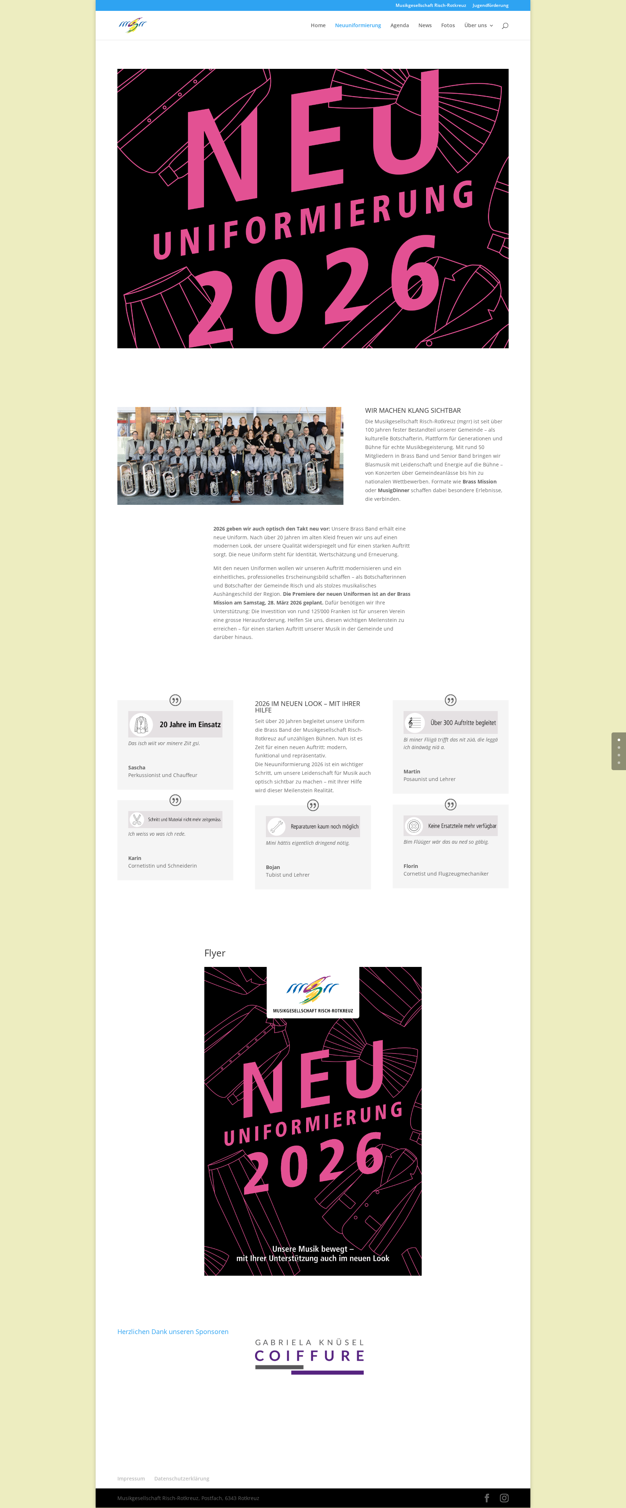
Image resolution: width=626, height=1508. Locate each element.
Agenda (400, 26)
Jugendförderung (491, 5)
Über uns (475, 26)
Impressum (131, 1478)
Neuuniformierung (358, 26)
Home (318, 26)
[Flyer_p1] (313, 1273)
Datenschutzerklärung (181, 1478)
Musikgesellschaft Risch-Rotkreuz (431, 5)
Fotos (448, 26)
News (425, 26)
